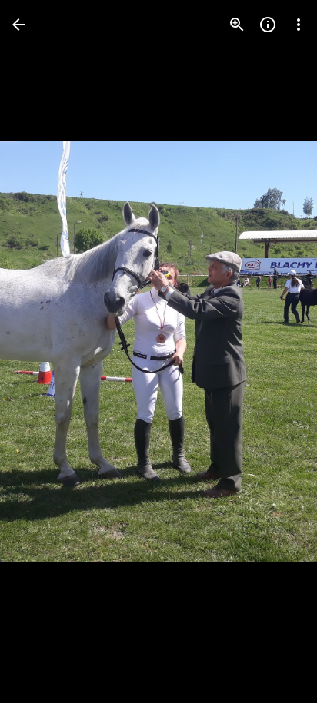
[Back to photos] (18, 24)
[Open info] (267, 24)
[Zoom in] (237, 24)
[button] (43, 351)
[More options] (298, 24)
